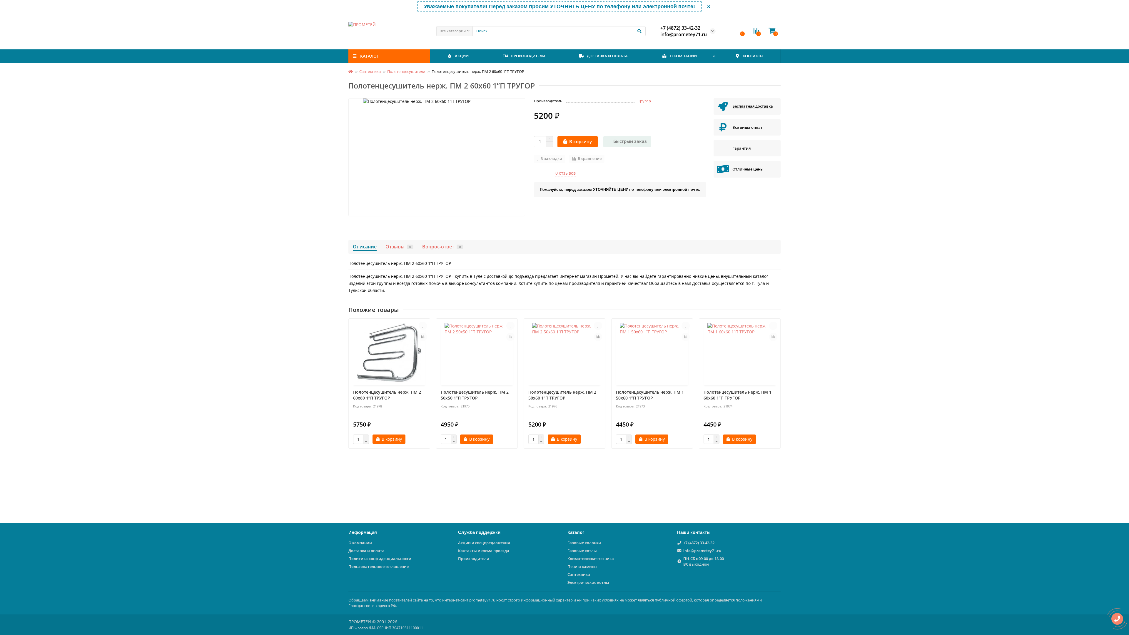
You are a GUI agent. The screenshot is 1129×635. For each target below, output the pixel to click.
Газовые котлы (582, 550)
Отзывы (398, 246)
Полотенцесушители (406, 71)
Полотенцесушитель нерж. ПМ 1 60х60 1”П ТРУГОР (737, 395)
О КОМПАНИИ (683, 56)
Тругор (644, 100)
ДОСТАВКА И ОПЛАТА (607, 56)
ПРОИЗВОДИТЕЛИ (528, 56)
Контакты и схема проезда (483, 550)
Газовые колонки (584, 542)
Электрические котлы (588, 582)
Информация (362, 532)
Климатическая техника (590, 558)
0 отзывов (565, 173)
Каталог (575, 532)
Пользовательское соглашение (378, 566)
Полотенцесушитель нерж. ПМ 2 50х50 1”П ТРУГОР (475, 395)
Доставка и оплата (366, 550)
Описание (365, 246)
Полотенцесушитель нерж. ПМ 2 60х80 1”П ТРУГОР (387, 395)
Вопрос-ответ (441, 246)
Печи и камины (582, 566)
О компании (360, 542)
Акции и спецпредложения (484, 542)
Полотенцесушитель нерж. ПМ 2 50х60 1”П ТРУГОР (562, 395)
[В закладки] (423, 326)
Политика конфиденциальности (379, 558)
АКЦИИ (462, 56)
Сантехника (370, 71)
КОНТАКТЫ (753, 56)
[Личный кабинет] (728, 31)
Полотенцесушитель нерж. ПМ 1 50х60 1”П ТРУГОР (650, 395)
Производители (473, 558)
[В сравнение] (423, 337)
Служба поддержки (479, 532)
